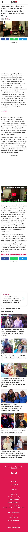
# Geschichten (21, 254)
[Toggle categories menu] (2, 2)
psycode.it (14, 489)
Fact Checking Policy (14, 497)
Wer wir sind (14, 484)
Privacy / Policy (14, 518)
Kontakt (14, 487)
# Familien (13, 254)
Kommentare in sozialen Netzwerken (14, 508)
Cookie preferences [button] (14, 520)
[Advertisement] (14, 57)
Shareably (5, 111)
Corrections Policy (14, 499)
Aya (7, 18)
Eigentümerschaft (14, 505)
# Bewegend (5, 254)
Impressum (14, 515)
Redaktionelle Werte (14, 502)
